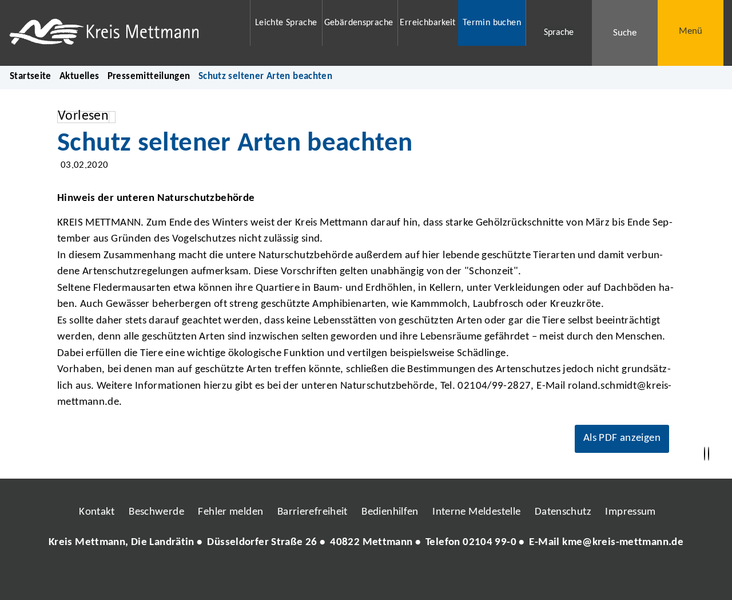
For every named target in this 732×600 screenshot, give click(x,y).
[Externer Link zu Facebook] (287, 577)
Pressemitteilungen (149, 76)
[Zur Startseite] (122, 33)
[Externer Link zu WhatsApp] (416, 577)
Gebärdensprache (358, 22)
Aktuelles (79, 76)
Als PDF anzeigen (622, 438)
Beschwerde (156, 512)
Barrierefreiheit (312, 512)
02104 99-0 (489, 542)
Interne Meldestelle (476, 512)
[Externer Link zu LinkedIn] (364, 577)
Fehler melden (230, 512)
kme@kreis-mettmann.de (622, 542)
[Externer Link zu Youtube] (390, 577)
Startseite (30, 76)
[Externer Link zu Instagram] (313, 577)
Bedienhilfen (390, 512)
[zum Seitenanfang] (708, 454)
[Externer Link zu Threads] (339, 577)
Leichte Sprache (286, 22)
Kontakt (97, 512)
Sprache (559, 32)
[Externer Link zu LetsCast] (442, 577)
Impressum (630, 512)
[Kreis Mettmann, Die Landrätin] (366, 543)
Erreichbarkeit (427, 22)
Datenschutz (563, 512)
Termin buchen (492, 22)
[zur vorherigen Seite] (704, 454)
